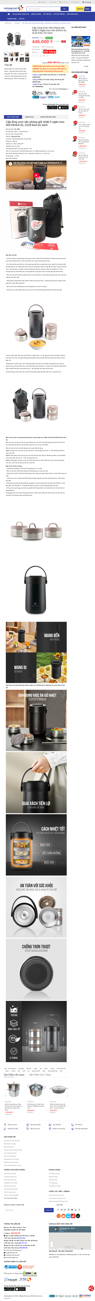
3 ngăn (35, 1068)
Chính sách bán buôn (10, 1179)
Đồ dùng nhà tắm (13, 1128)
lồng (61, 1071)
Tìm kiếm (17, 23)
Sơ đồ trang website (10, 1192)
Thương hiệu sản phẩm (11, 1189)
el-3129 (52, 1068)
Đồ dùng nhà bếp (35, 1124)
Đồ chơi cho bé (12, 1124)
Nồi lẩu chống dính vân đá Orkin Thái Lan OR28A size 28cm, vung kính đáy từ (58, 1106)
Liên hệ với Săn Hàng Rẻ (11, 1195)
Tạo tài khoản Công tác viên (57, 1198)
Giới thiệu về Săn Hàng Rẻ (12, 1140)
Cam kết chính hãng (10, 1173)
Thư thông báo (53, 1183)
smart (43, 1071)
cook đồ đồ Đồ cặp (52, 1071)
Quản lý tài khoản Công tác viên (58, 1201)
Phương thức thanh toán (11, 1162)
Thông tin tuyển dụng (10, 1176)
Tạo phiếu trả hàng (54, 1186)
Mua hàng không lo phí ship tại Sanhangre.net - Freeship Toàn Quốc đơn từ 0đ (80, 51)
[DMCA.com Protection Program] (30, 1273)
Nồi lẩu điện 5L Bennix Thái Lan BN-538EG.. (83, 80)
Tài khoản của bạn (54, 1173)
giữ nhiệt (29, 1068)
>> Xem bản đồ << (60, 89)
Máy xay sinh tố (35, 1128)
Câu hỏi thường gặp (10, 1156)
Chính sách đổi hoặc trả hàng (12, 1165)
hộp (19, 1071)
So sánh (54, 2)
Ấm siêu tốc (78, 1124)
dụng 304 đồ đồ (36, 1071)
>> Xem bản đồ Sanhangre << (14, 1250)
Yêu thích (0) (64, 2)
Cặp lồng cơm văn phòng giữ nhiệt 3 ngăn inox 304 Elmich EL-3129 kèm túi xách (46, 23)
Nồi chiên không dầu (81, 1128)
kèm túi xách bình (61, 1068)
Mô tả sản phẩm (13, 117)
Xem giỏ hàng (53, 1179)
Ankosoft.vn (7, 1298)
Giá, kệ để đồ (57, 1124)
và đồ (23, 1071)
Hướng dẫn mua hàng (10, 1183)
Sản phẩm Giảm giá (10, 1186)
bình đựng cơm (12, 1068)
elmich (46, 1068)
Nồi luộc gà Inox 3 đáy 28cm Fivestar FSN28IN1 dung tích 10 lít (35, 1106)
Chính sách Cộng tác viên (56, 1195)
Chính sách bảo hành (10, 1153)
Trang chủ (8, 23)
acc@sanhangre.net (11, 1252)
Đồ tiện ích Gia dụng (59, 1128)
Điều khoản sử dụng (10, 1143)
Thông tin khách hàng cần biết (13, 1150)
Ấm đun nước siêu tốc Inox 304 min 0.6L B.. (84, 111)
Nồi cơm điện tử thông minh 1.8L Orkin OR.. (83, 157)
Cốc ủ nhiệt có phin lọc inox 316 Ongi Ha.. (84, 126)
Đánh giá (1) (29, 117)
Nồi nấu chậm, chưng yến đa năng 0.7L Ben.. (84, 95)
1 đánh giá (41, 38)
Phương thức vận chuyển (11, 1159)
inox (41, 1068)
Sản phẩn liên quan (14, 1074)
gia (28, 1071)
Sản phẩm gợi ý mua (40, 1074)
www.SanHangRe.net (11, 1257)
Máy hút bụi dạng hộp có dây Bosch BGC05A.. (83, 141)
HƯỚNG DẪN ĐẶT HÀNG (48, 117)
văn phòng (21, 1068)
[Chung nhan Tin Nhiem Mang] (13, 1273)
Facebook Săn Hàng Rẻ (12, 1255)
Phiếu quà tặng (53, 1176)
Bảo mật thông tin (9, 1147)
